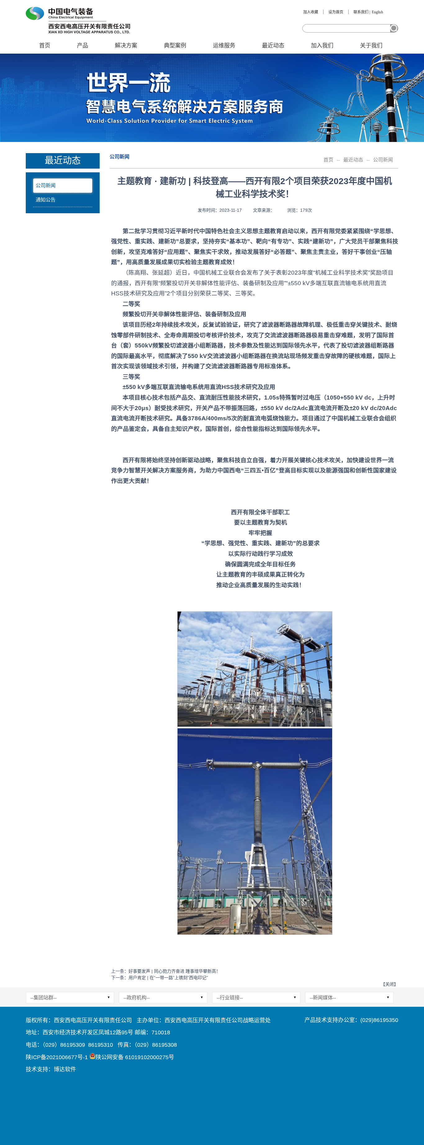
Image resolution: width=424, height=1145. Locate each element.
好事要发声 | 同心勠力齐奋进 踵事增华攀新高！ (174, 971)
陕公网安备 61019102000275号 (135, 1057)
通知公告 (46, 199)
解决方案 (126, 45)
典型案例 (175, 45)
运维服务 (224, 45)
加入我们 (322, 45)
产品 (82, 45)
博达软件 (65, 1069)
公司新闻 (46, 185)
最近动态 (273, 45)
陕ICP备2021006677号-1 (57, 1057)
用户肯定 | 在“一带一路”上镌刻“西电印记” (168, 977)
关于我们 (371, 45)
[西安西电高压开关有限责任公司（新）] (78, 20)
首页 (44, 45)
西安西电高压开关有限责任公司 (93, 1020)
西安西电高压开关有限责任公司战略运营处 (218, 1020)
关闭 (389, 984)
